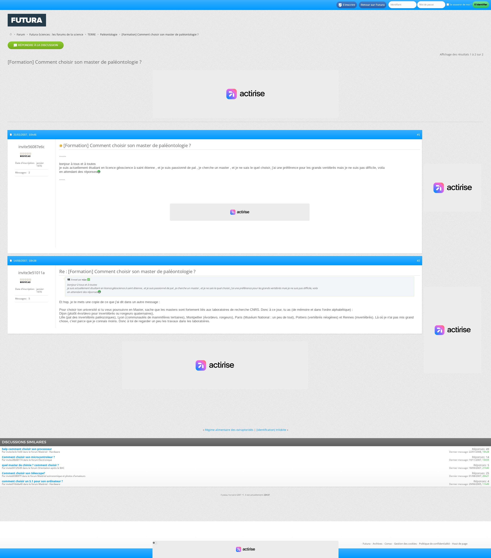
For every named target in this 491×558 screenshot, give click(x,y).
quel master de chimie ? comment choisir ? (30, 465)
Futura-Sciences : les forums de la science (56, 34)
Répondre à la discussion (35, 45)
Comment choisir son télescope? (23, 473)
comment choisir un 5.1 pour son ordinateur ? (32, 481)
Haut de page (459, 543)
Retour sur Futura (373, 5)
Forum (21, 34)
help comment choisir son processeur (27, 449)
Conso (388, 543)
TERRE (92, 34)
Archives (377, 543)
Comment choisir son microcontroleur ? (28, 457)
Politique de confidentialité (434, 543)
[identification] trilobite (271, 430)
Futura (366, 543)
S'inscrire (346, 5)
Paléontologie (108, 34)
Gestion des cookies (405, 543)
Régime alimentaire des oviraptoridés (229, 430)
